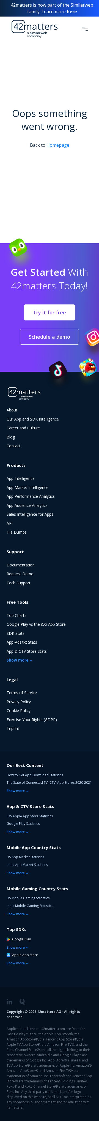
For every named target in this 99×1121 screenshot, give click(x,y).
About (12, 410)
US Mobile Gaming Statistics (28, 898)
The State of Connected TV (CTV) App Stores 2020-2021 (49, 782)
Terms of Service (22, 692)
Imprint (13, 728)
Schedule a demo (49, 336)
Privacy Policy (19, 701)
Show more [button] (18, 660)
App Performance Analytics (31, 496)
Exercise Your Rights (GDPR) (32, 719)
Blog (11, 437)
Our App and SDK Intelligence (33, 419)
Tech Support (19, 582)
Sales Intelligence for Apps (30, 514)
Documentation (21, 565)
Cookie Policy (19, 710)
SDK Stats (15, 633)
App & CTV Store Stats (27, 651)
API (10, 523)
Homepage (57, 145)
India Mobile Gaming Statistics (30, 905)
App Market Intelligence (27, 487)
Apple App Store (25, 955)
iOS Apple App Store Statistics (30, 816)
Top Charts (16, 615)
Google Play (21, 939)
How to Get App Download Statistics (35, 775)
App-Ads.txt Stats (22, 642)
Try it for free (49, 312)
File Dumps (17, 532)
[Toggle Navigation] (85, 29)
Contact (14, 445)
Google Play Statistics (23, 823)
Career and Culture (23, 427)
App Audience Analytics (27, 505)
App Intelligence (21, 478)
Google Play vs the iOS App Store (36, 624)
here (72, 12)
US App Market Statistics (25, 857)
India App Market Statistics (27, 864)
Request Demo (20, 573)
